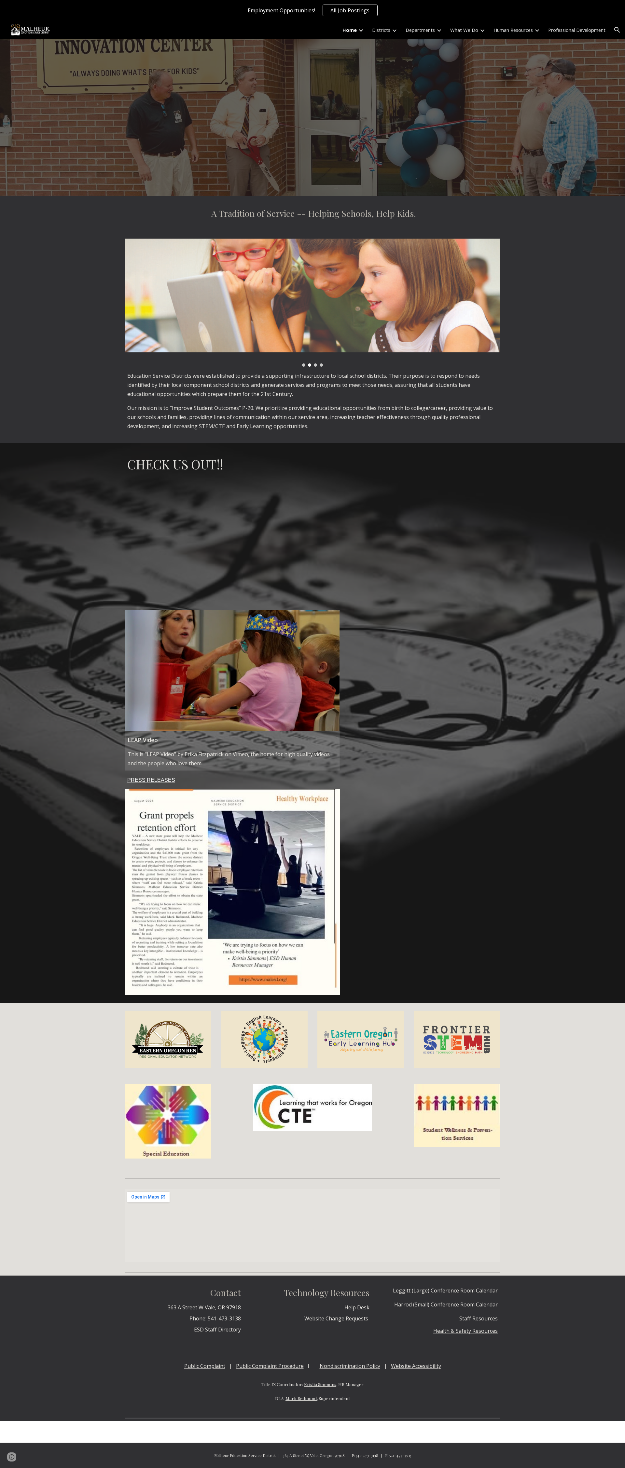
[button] (617, 30)
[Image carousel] (312, 303)
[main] (312, 213)
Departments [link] (420, 30)
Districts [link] (381, 30)
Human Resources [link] (513, 30)
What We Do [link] (464, 30)
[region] (312, 10)
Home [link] (349, 30)
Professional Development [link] (576, 30)
